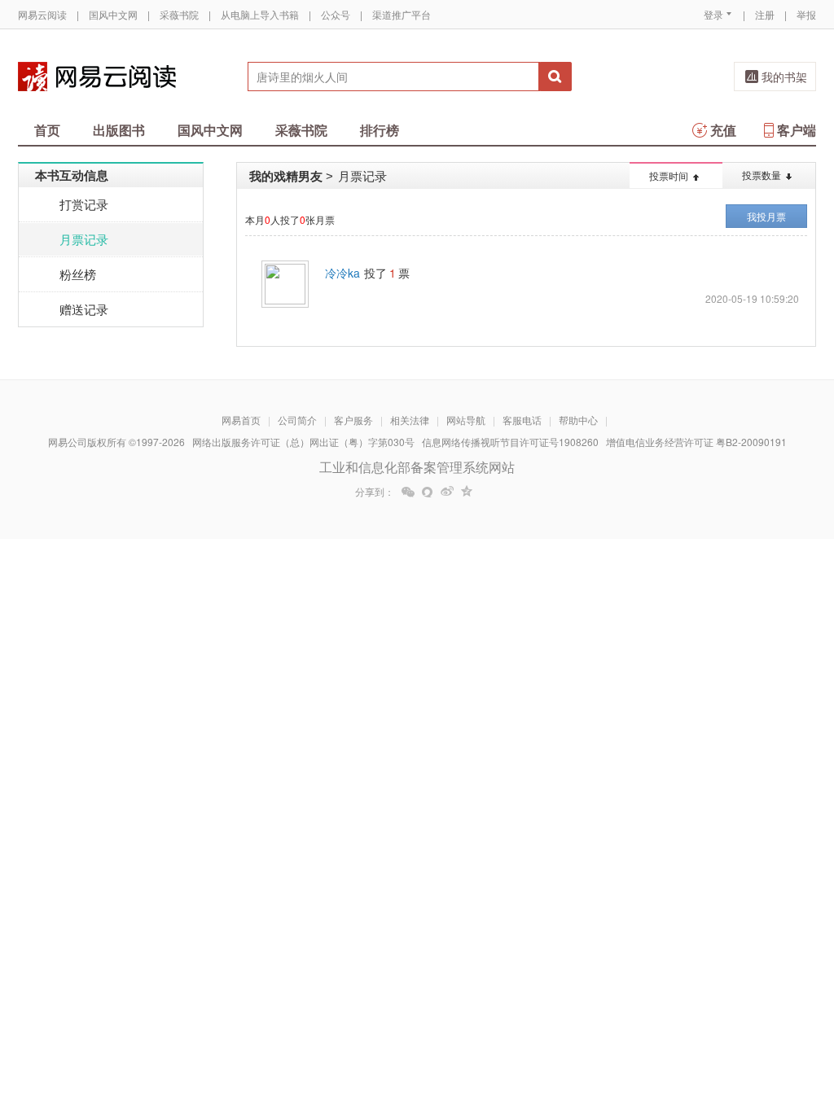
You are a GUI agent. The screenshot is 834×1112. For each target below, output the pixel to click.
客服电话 (522, 420)
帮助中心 (578, 420)
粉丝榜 (77, 273)
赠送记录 (83, 308)
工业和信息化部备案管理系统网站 (417, 466)
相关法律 (409, 420)
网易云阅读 (42, 14)
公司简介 (297, 420)
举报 (806, 14)
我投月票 (766, 216)
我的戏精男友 (286, 176)
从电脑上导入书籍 (260, 14)
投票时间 (668, 175)
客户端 (796, 129)
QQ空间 (466, 491)
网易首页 (241, 420)
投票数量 (761, 175)
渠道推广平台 (401, 14)
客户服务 (353, 420)
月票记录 (83, 238)
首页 (47, 129)
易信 (427, 491)
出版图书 (119, 129)
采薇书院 (179, 14)
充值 (723, 129)
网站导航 (465, 420)
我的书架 (784, 76)
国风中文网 (113, 14)
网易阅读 (97, 76)
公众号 (335, 14)
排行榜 (379, 129)
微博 (447, 491)
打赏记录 (83, 203)
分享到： (374, 491)
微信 (408, 491)
